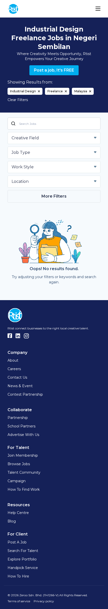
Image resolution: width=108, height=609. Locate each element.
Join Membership (23, 455)
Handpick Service (23, 567)
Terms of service (19, 601)
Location (20, 181)
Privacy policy (44, 601)
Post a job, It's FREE (54, 70)
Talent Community (24, 472)
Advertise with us (23, 434)
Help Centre (18, 512)
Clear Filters (18, 100)
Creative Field (25, 138)
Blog (12, 521)
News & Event (20, 386)
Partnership (18, 417)
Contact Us (17, 377)
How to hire (18, 576)
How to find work (24, 489)
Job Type (21, 152)
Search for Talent (23, 550)
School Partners (21, 426)
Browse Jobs (19, 464)
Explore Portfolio (22, 559)
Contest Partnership (25, 394)
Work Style (23, 167)
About (13, 360)
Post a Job (17, 542)
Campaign (17, 481)
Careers (14, 369)
